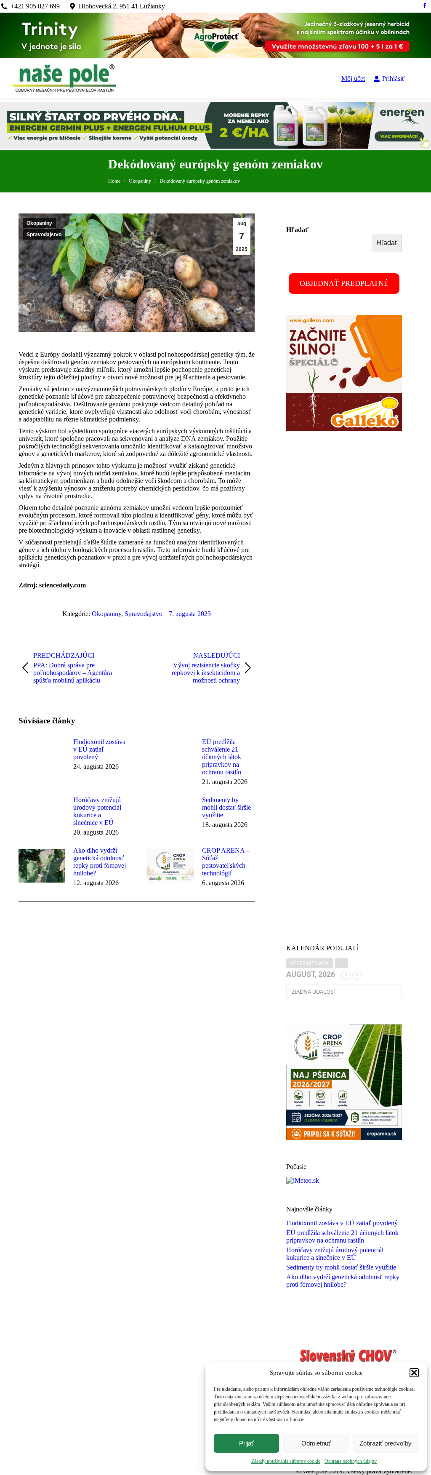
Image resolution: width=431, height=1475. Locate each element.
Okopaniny (39, 223)
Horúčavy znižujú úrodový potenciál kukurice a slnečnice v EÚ (97, 811)
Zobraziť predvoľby (385, 1443)
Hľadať (297, 229)
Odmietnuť (316, 1443)
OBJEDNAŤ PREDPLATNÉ (344, 283)
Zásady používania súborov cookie (285, 1461)
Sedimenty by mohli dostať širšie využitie (226, 807)
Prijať (246, 1443)
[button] (414, 1372)
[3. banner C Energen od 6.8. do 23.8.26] (215, 146)
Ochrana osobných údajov (351, 1461)
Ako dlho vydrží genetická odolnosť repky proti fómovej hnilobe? (99, 862)
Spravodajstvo (44, 234)
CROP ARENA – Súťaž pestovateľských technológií (226, 862)
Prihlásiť (393, 78)
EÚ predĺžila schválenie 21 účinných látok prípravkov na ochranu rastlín (221, 757)
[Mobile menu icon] (418, 78)
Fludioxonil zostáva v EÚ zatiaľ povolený (99, 749)
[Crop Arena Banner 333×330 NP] (344, 1138)
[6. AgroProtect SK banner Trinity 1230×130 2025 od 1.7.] (215, 55)
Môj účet (353, 78)
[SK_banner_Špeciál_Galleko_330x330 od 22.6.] (344, 428)
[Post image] (42, 757)
